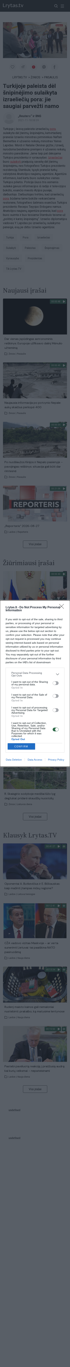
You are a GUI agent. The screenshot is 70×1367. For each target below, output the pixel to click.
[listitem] (35, 674)
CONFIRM (21, 746)
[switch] (56, 683)
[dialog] (35, 683)
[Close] (62, 607)
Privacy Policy (56, 759)
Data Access (35, 759)
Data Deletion (14, 759)
